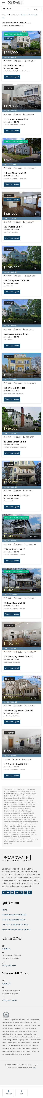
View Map (8, 1093)
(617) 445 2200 (9, 1000)
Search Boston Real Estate (13, 920)
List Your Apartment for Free (15, 925)
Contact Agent (13, 77)
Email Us (6, 949)
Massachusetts (13, 15)
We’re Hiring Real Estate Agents (16, 929)
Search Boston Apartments (14, 915)
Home (4, 15)
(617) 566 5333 (9, 966)
